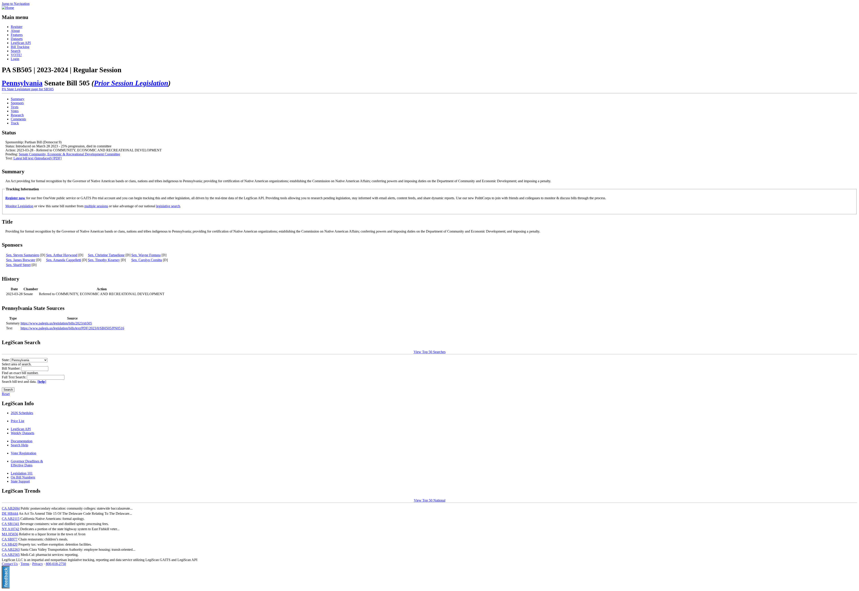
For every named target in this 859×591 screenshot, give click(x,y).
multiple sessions (96, 206)
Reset (6, 394)
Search (15, 51)
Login (15, 59)
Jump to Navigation (16, 4)
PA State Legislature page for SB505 (28, 89)
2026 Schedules (22, 413)
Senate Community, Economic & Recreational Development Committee (69, 154)
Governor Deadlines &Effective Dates (27, 463)
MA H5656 (10, 534)
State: (6, 360)
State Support (20, 481)
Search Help (19, 445)
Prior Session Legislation (131, 83)
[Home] (8, 8)
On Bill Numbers (23, 477)
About (15, 31)
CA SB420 (9, 544)
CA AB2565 (11, 555)
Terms (25, 564)
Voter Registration (23, 453)
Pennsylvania (22, 83)
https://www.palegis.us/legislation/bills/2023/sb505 (56, 323)
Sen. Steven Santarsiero (22, 255)
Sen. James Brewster (20, 260)
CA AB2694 (11, 508)
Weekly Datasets (22, 433)
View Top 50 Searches (430, 352)
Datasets (17, 39)
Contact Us (10, 564)
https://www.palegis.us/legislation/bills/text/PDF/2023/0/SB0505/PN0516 (72, 328)
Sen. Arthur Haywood (61, 255)
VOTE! (16, 55)
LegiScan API (21, 43)
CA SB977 (9, 539)
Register (16, 27)
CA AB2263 (11, 549)
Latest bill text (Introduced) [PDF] (37, 158)
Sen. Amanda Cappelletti (63, 260)
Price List (17, 421)
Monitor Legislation (19, 206)
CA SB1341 (10, 524)
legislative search (168, 206)
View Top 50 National (429, 500)
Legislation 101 (22, 473)
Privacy (37, 564)
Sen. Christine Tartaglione (106, 255)
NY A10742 (10, 529)
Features (17, 35)
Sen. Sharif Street (18, 265)
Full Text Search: (14, 377)
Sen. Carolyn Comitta (146, 260)
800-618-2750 (56, 564)
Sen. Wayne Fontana (146, 255)
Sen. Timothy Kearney (104, 260)
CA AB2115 (10, 519)
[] (41, 381)
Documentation (21, 441)
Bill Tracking (20, 47)
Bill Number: (11, 368)
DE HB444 (10, 513)
